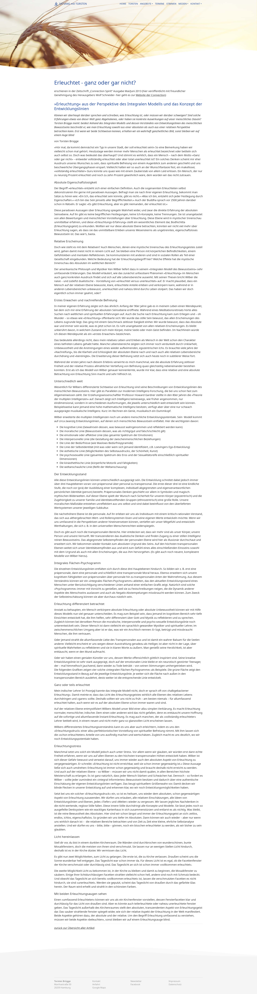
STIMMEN (171, 3)
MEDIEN (182, 3)
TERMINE (159, 3)
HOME (123, 3)
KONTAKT (195, 3)
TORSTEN (133, 3)
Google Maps (99, 987)
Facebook (135, 984)
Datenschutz (175, 984)
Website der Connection (150, 95)
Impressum (174, 981)
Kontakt (96, 981)
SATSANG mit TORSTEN (73, 3)
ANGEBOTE (145, 3)
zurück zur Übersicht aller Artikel (74, 928)
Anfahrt (96, 984)
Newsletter (136, 981)
